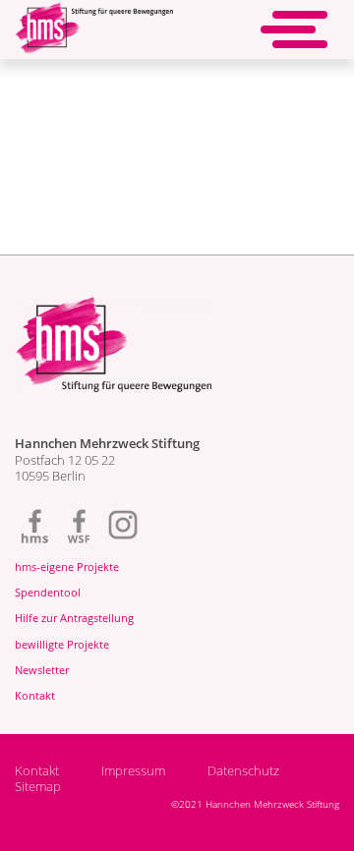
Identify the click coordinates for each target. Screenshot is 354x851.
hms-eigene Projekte (67, 566)
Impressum (133, 771)
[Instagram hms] (123, 524)
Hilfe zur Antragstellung (74, 617)
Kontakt (35, 695)
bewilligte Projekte (62, 644)
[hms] (34, 524)
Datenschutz (243, 771)
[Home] (94, 41)
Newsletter (42, 669)
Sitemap (38, 787)
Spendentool (48, 592)
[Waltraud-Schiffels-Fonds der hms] (78, 524)
